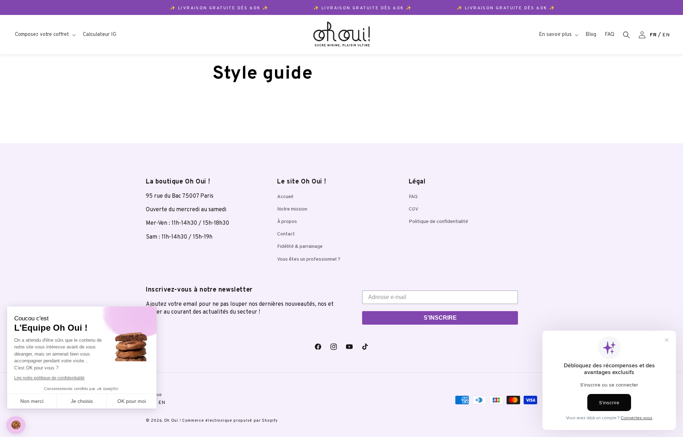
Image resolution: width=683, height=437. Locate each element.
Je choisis (82, 401)
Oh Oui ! (172, 420)
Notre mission (292, 209)
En (665, 35)
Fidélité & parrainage (300, 247)
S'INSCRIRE (440, 318)
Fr (653, 35)
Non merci (31, 401)
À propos (287, 222)
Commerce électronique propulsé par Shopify (229, 420)
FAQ (413, 197)
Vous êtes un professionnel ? (308, 259)
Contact (286, 234)
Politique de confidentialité (438, 222)
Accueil (285, 197)
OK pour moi (131, 401)
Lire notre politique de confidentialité (49, 377)
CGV (413, 209)
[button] (45, 35)
